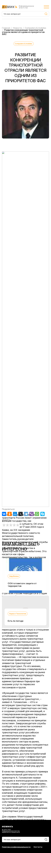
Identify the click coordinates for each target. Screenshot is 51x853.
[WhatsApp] (37, 514)
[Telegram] (26, 514)
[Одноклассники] (9, 514)
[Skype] (42, 514)
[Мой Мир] (15, 514)
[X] (20, 514)
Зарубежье (14, 576)
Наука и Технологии (17, 614)
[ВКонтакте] (4, 514)
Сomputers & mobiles (23, 44)
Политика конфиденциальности (16, 847)
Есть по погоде (15, 621)
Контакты (38, 847)
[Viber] (31, 514)
